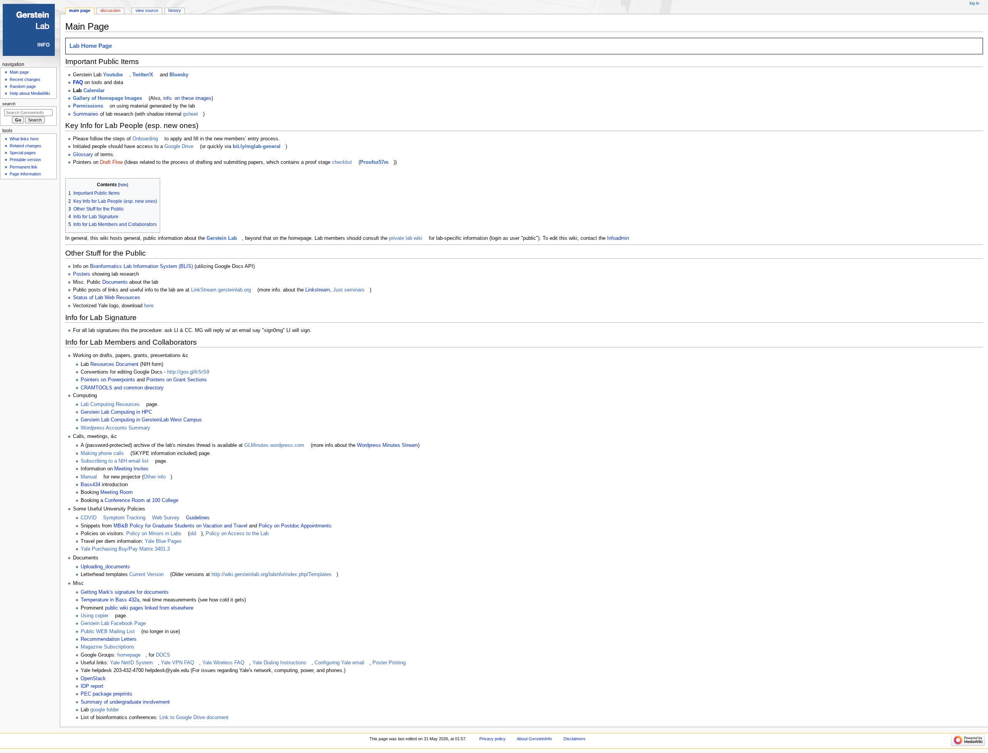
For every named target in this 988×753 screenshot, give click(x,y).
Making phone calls (102, 453)
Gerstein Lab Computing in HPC (116, 412)
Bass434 (90, 484)
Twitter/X (142, 74)
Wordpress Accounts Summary (115, 428)
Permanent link (23, 167)
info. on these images (187, 98)
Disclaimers (574, 738)
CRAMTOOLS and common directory (122, 388)
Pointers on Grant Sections (176, 379)
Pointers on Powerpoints (108, 379)
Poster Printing (389, 662)
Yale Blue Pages (163, 541)
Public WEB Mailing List (108, 631)
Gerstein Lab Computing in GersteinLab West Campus (141, 420)
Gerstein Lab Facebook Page (113, 623)
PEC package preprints (106, 694)
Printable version (25, 159)
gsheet (190, 114)
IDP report (92, 686)
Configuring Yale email (339, 662)
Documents (115, 282)
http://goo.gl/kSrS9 (188, 372)
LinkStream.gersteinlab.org (221, 290)
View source (146, 10)
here (149, 305)
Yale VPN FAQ (177, 662)
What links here (24, 138)
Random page (23, 86)
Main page (19, 72)
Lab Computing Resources (110, 404)
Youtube (113, 74)
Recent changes (25, 79)
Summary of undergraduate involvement (125, 702)
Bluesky (178, 74)
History (174, 10)
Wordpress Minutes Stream (387, 445)
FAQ (78, 82)
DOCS (163, 655)
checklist (342, 162)
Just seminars (349, 290)
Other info (155, 477)
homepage (128, 655)
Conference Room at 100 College (141, 500)
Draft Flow (111, 162)
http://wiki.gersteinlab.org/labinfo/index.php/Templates (271, 574)
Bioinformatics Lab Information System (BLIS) (141, 266)
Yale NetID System (131, 662)
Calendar (94, 90)
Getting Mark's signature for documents (125, 592)
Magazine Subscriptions (107, 647)
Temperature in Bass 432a (110, 600)
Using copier (94, 615)
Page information (25, 174)
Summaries (85, 114)
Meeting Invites (131, 469)
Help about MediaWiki (30, 93)
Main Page (79, 10)
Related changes (25, 145)
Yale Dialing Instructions (279, 662)
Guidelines (198, 518)
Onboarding (145, 139)
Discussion (110, 10)
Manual (89, 477)
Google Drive (178, 146)
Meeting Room (116, 492)
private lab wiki (405, 238)
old (192, 533)
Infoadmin (618, 238)
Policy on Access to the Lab (237, 533)
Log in (974, 3)
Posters (81, 274)
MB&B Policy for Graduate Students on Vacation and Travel (180, 526)
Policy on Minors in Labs (153, 533)
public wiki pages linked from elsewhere (149, 608)
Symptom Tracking (124, 518)
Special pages (23, 152)
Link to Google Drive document (193, 717)
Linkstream (317, 290)
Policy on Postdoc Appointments (295, 526)
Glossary (83, 154)
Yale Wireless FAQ (223, 662)
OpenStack (93, 678)
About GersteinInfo (534, 738)
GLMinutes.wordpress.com (274, 445)
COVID (88, 518)
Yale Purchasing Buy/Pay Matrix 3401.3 (125, 549)
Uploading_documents (105, 566)
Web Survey (165, 518)
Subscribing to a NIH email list (115, 461)
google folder (104, 710)
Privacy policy (492, 738)
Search (8, 103)
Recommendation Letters (109, 639)
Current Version (146, 574)
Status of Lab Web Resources (106, 297)
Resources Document (114, 364)
